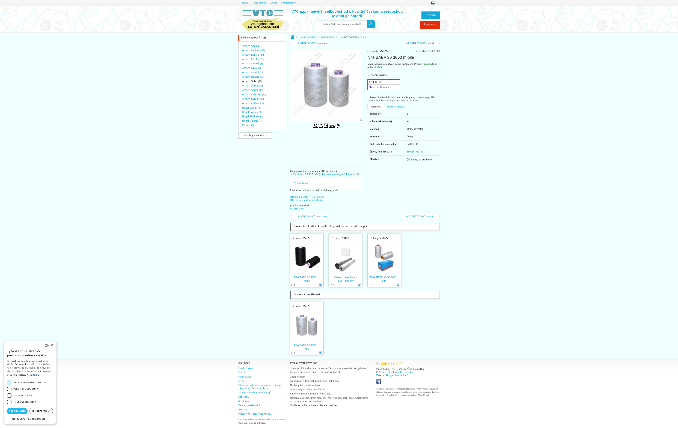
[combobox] (344, 24)
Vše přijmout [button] (17, 410)
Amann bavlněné (253, 50)
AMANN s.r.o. (297, 208)
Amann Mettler (253, 59)
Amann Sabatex (253, 85)
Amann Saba (252, 81)
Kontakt (244, 2)
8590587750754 (415, 151)
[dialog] (30, 382)
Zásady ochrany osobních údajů (254, 392)
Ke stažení (243, 401)
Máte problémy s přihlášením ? (392, 375)
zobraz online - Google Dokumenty (338, 174)
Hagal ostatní (251, 107)
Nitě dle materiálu (299, 197)
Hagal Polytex (251, 111)
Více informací (33, 374)
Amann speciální (254, 94)
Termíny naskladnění (249, 405)
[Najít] (371, 24)
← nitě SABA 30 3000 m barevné (310, 43)
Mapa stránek (260, 2)
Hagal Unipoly (252, 120)
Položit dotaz (385, 372)
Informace (289, 2)
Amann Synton (253, 98)
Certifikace (302, 183)
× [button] (51, 345)
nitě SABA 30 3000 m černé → (421, 43)
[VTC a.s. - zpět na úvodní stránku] (262, 19)
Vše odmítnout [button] (41, 410)
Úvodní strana (245, 368)
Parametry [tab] (375, 106)
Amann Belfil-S (253, 54)
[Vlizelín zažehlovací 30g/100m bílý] (345, 258)
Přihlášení (430, 14)
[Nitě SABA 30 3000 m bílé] (306, 326)
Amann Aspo (251, 45)
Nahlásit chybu (405, 372)
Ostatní (248, 125)
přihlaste (378, 67)
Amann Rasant (253, 76)
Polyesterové (317, 197)
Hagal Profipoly (252, 116)
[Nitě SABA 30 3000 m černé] (306, 258)
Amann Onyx (251, 67)
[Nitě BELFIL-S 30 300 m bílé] (384, 258)
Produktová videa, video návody (254, 413)
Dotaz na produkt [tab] (396, 106)
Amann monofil (252, 63)
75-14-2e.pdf (299, 174)
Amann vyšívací (253, 103)
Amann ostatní (252, 72)
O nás (274, 2)
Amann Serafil (252, 89)
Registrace (430, 24)
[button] (30, 419)
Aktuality (242, 409)
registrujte (428, 64)
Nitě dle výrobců (253, 37)
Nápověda (243, 397)
